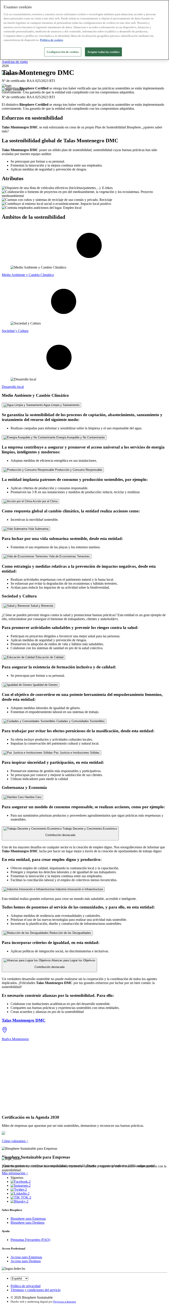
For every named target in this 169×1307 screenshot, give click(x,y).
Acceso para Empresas (26, 1257)
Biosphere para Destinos (27, 1222)
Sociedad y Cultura (15, 331)
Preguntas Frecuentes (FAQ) (30, 1240)
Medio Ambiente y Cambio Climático (28, 275)
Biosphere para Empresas (28, 1218)
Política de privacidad (25, 1286)
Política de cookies (51, 40)
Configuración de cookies (63, 52)
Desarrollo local (13, 387)
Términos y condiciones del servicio (36, 1290)
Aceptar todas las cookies (103, 52)
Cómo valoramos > (15, 1141)
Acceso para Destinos (26, 1261)
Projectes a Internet (64, 1301)
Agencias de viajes (15, 62)
